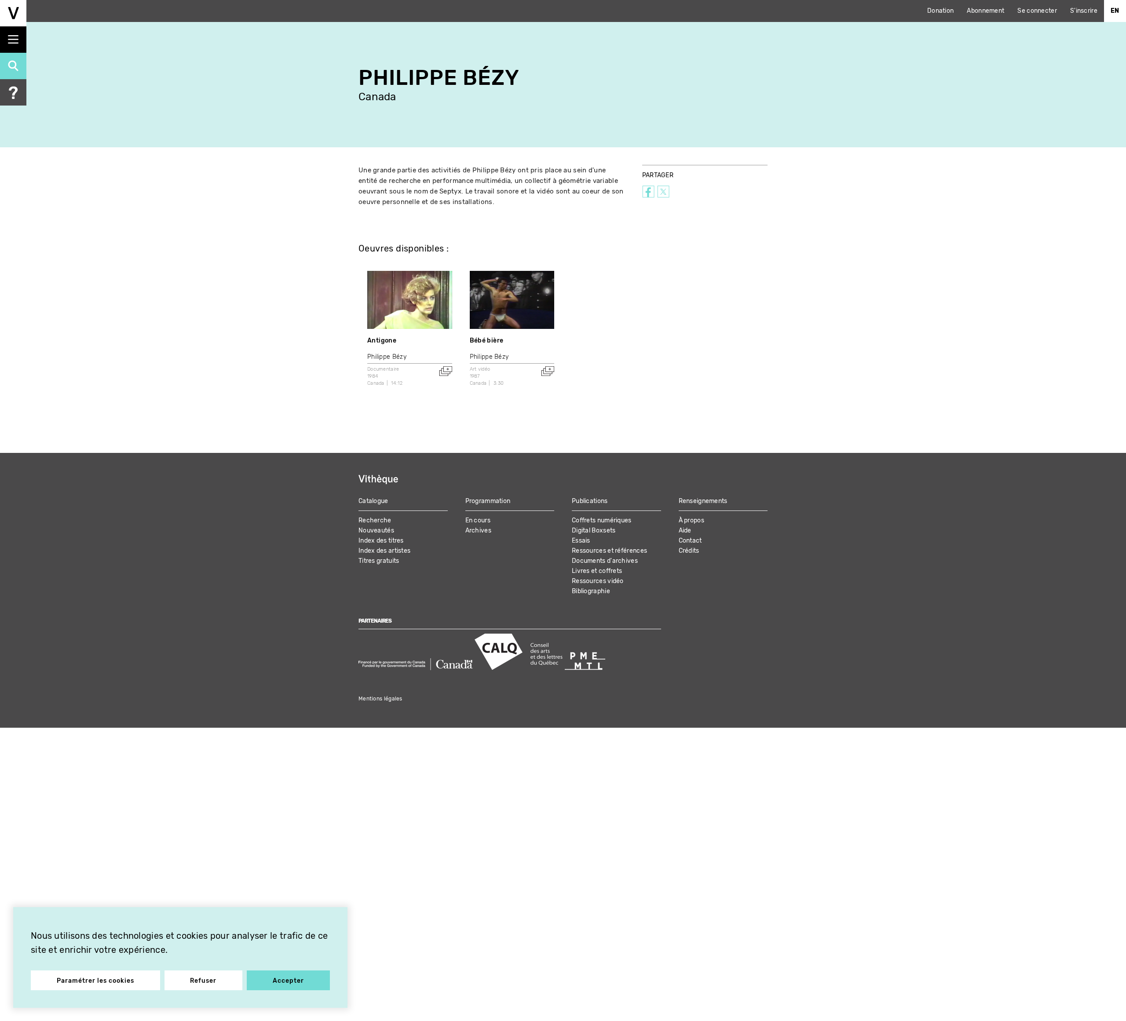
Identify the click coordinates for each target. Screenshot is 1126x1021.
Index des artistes (384, 550)
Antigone (381, 340)
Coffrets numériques (602, 520)
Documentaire (383, 369)
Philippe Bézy (386, 357)
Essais (581, 540)
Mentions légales (380, 699)
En (1115, 11)
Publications (590, 501)
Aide (685, 530)
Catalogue (373, 501)
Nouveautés (376, 530)
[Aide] (13, 92)
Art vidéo (480, 369)
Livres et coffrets (597, 571)
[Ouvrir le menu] (13, 39)
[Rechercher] (13, 66)
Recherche (374, 520)
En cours (477, 520)
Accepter (288, 981)
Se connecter (1037, 11)
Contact (690, 540)
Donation (940, 11)
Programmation (488, 501)
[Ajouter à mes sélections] (445, 371)
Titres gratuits (378, 561)
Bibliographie (591, 591)
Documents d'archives (605, 561)
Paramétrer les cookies (95, 981)
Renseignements (703, 501)
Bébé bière (487, 340)
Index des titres (381, 540)
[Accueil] (13, 13)
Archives (478, 530)
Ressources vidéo (598, 581)
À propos (691, 520)
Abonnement (985, 11)
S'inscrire (1083, 11)
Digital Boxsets (594, 530)
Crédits (689, 550)
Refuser (203, 981)
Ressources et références (609, 550)
